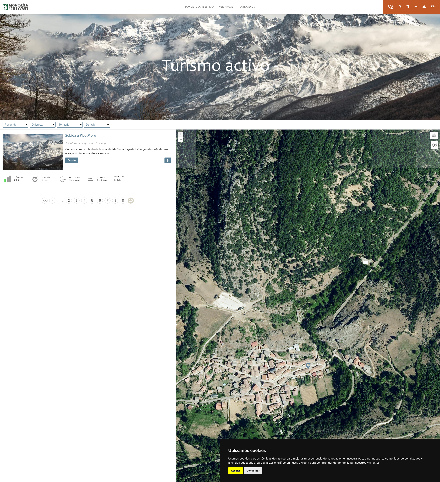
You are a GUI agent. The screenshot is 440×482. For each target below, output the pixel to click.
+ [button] (181, 134)
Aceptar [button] (235, 470)
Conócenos (247, 6)
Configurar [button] (253, 470)
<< (45, 200)
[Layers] (434, 135)
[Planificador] (400, 7)
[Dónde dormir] (415, 7)
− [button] (181, 139)
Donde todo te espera (199, 6)
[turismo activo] (424, 7)
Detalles (72, 160)
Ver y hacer (226, 6)
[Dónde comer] (407, 7)
